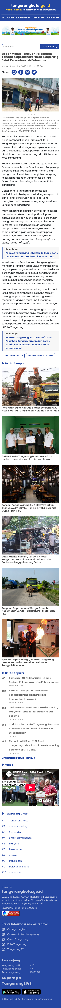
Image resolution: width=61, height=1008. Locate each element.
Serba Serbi (38, 17)
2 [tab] (33, 38)
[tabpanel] (30, 30)
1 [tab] (30, 38)
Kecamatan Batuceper (40, 355)
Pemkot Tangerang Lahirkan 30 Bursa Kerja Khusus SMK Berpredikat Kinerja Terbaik (31, 254)
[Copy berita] (14, 72)
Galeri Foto (53, 17)
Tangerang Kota (13, 355)
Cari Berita (48, 46)
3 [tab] (34, 114)
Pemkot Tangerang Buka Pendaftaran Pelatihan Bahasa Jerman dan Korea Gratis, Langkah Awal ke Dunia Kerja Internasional (28, 343)
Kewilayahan (23, 17)
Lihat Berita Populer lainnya (18, 758)
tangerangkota (30, 5)
